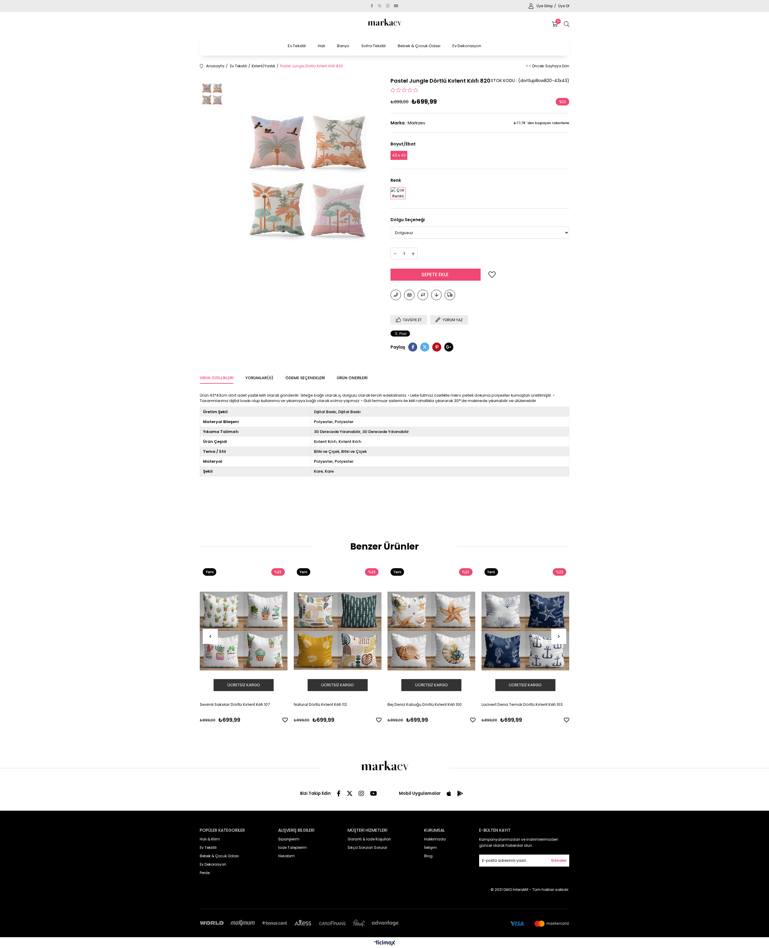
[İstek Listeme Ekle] (409, 295)
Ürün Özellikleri (216, 378)
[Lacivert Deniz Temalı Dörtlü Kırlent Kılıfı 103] (526, 631)
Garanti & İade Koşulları (369, 839)
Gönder (559, 860)
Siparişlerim (288, 839)
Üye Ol (563, 5)
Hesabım (286, 855)
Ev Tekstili (297, 46)
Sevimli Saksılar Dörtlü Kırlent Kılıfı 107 (235, 704)
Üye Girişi (545, 5)
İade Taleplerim (292, 847)
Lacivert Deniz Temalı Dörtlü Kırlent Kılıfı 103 (522, 704)
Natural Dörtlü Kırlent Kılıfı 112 (320, 704)
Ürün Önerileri (352, 378)
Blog (428, 855)
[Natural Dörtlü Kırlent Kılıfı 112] (338, 631)
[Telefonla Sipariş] (396, 295)
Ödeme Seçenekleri (305, 378)
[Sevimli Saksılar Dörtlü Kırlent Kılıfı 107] (244, 631)
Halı (321, 46)
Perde (205, 872)
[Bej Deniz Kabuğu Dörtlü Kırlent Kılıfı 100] (432, 631)
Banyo (343, 46)
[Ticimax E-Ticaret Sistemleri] (384, 943)
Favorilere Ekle (285, 720)
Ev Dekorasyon (466, 46)
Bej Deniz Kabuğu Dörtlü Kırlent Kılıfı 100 (425, 704)
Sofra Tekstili (373, 46)
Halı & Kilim (210, 839)
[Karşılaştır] (423, 295)
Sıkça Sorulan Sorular (367, 847)
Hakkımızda (435, 839)
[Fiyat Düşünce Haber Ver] (436, 295)
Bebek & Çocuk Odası (419, 46)
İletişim (430, 847)
